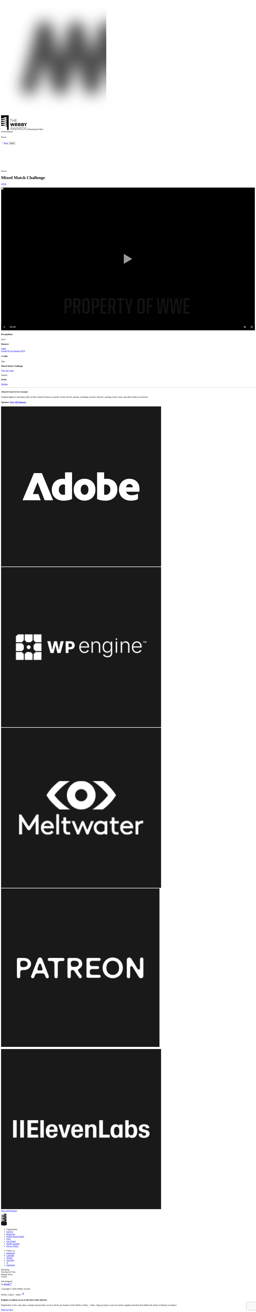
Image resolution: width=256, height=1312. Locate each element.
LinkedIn (10, 1255)
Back (6, 143)
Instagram (10, 1253)
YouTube (10, 1260)
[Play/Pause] (4, 327)
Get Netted (11, 1241)
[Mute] (245, 327)
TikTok (9, 1258)
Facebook (10, 1265)
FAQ (8, 1239)
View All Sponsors (18, 402)
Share (12, 143)
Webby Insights (12, 1244)
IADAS (9, 1232)
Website (4, 384)
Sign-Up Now (7, 1310)
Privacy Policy (12, 1246)
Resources (10, 1234)
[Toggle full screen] (251, 327)
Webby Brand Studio (15, 1236)
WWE (3, 184)
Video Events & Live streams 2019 (13, 349)
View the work (7, 370)
